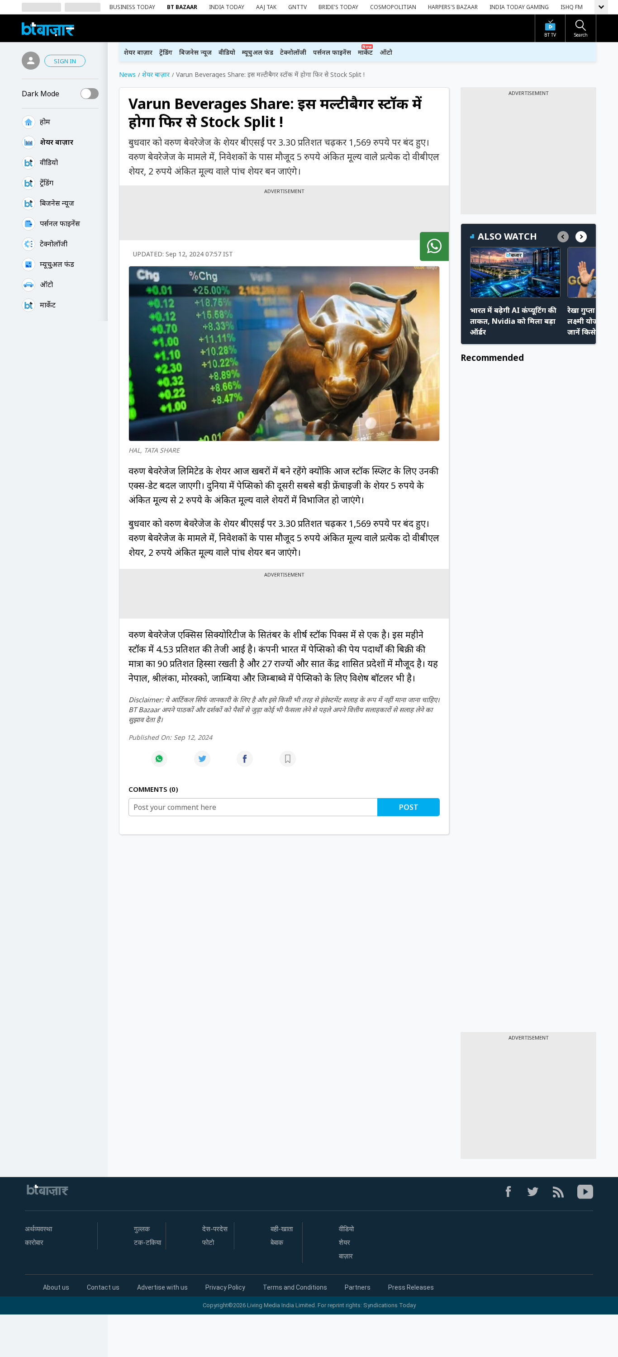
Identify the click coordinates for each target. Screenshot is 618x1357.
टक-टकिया (147, 1243)
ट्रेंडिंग (46, 183)
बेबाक (277, 1243)
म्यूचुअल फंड (257, 52)
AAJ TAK (266, 7)
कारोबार (34, 1243)
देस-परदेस (215, 1229)
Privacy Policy (225, 1287)
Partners (358, 1287)
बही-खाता (282, 1229)
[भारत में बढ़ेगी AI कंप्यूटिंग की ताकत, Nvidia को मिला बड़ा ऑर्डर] (515, 272)
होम (45, 122)
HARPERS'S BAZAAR (453, 7)
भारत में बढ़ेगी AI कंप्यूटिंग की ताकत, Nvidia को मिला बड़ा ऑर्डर (513, 321)
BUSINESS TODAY (132, 7)
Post (408, 807)
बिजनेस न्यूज (57, 203)
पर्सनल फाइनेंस (60, 223)
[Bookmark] (288, 763)
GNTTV (297, 7)
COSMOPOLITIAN (393, 7)
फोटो (208, 1243)
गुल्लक (142, 1229)
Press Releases (411, 1287)
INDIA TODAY (226, 7)
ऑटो (46, 284)
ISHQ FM (572, 7)
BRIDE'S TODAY (338, 7)
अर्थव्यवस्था (38, 1229)
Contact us (103, 1287)
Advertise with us (162, 1287)
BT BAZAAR (182, 7)
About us (56, 1287)
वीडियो (49, 162)
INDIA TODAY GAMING (519, 7)
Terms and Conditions (295, 1287)
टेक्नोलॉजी (53, 244)
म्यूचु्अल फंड (57, 264)
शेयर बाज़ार (56, 142)
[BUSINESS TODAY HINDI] (48, 28)
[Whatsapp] (159, 763)
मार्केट (48, 305)
